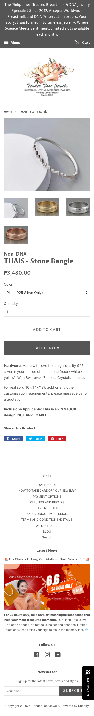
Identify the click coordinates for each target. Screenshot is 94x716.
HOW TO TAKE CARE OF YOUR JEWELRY (47, 490)
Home (8, 112)
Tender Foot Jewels (45, 706)
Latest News (47, 550)
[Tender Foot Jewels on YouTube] (58, 656)
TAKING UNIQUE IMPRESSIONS (47, 514)
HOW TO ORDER (47, 485)
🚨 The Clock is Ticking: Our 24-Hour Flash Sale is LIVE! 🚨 (47, 559)
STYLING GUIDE (47, 508)
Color (8, 284)
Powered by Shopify (75, 706)
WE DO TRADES (47, 526)
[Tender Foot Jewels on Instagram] (47, 656)
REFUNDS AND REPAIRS (47, 502)
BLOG (47, 531)
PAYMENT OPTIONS (47, 496)
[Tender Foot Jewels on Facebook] (36, 656)
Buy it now (47, 348)
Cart (85, 42)
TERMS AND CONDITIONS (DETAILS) (47, 520)
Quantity (11, 303)
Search (47, 537)
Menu (15, 42)
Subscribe (74, 690)
